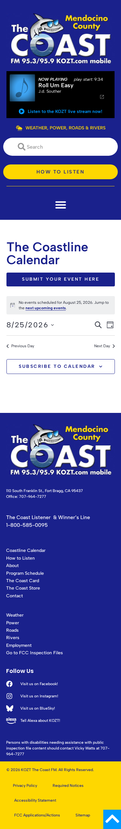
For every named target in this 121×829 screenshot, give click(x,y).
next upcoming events (45, 308)
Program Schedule (25, 573)
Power (12, 622)
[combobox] (60, 147)
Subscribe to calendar (57, 366)
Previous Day (22, 346)
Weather (15, 615)
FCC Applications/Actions (37, 815)
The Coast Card (22, 580)
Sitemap (83, 815)
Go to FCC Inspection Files (34, 652)
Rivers (12, 637)
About (12, 565)
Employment (19, 645)
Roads (12, 630)
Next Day (102, 346)
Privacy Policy (25, 785)
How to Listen (20, 558)
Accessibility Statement (35, 800)
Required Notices (68, 785)
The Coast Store (23, 588)
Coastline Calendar (25, 550)
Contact (14, 595)
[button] (60, 204)
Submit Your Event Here (60, 279)
